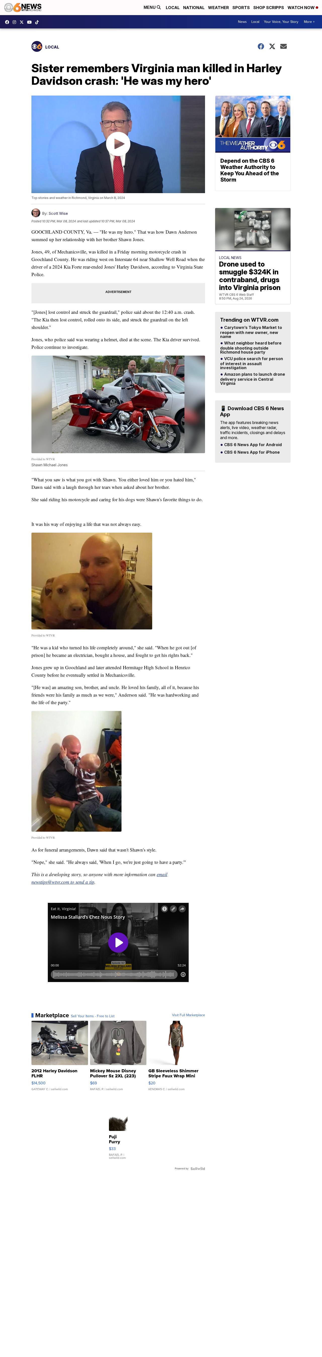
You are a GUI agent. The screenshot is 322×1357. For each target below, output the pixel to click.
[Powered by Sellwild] (197, 1168)
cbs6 (16, 22)
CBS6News (8, 22)
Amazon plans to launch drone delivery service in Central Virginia (252, 379)
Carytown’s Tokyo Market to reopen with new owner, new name (251, 332)
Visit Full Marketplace (188, 1015)
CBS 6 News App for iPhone (251, 452)
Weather (218, 7)
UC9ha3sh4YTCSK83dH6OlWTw (30, 22)
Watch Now (302, 7)
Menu (150, 7)
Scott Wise (58, 213)
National (194, 7)
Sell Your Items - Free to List (92, 1016)
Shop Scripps (268, 7)
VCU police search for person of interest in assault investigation (251, 363)
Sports (241, 7)
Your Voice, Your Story (281, 21)
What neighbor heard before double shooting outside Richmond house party (250, 348)
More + (309, 21)
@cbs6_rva (38, 22)
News (242, 21)
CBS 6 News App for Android (252, 445)
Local (173, 7)
